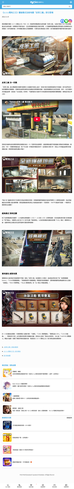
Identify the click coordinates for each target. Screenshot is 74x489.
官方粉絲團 (6, 355)
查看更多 (69, 418)
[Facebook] (62, 21)
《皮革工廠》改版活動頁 (10, 347)
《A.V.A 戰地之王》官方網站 (12, 351)
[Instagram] (70, 21)
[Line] (66, 21)
